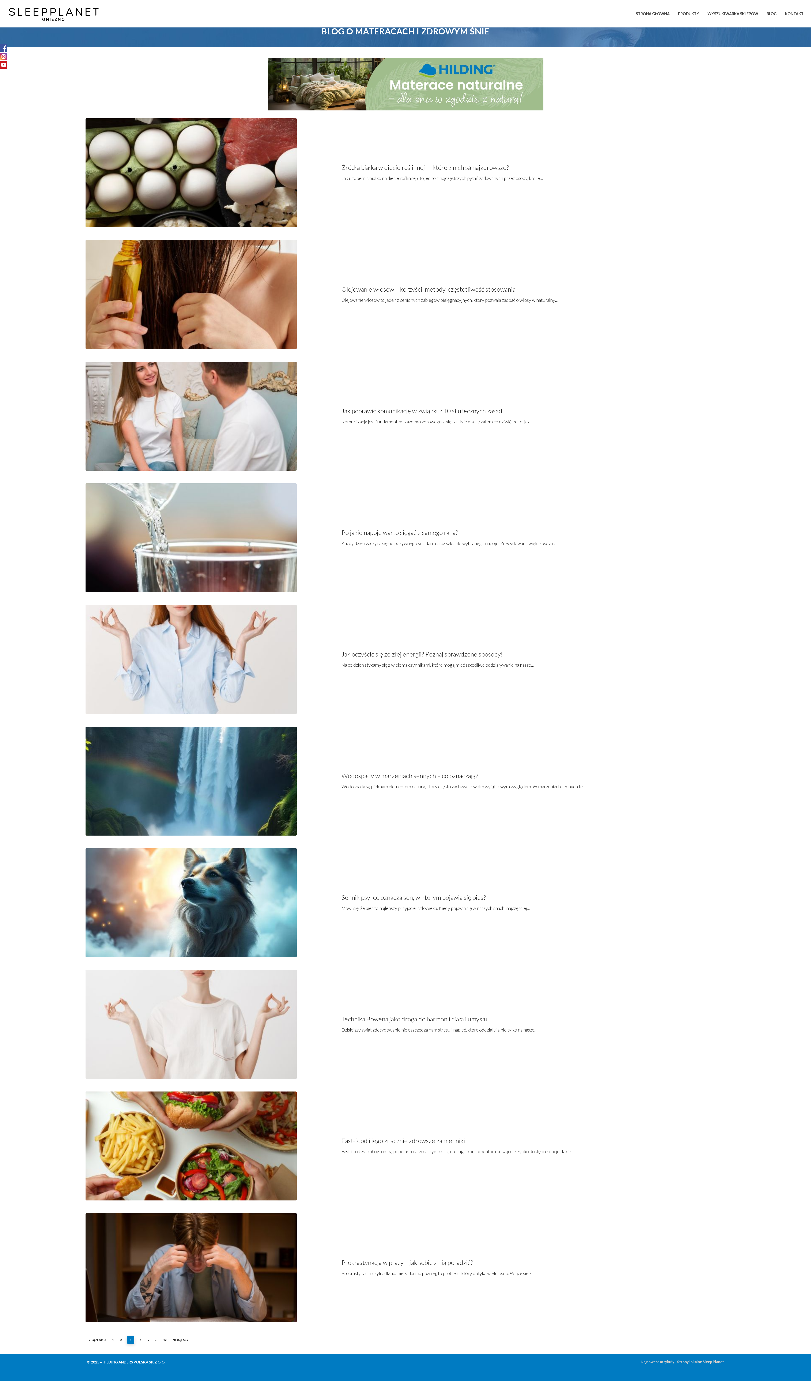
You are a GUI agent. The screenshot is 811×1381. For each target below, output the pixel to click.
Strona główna (653, 13)
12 (164, 1340)
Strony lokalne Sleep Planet (700, 1361)
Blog (772, 13)
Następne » (180, 1340)
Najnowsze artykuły (657, 1361)
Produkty (688, 13)
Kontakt (794, 13)
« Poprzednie (97, 1340)
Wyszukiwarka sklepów (733, 13)
